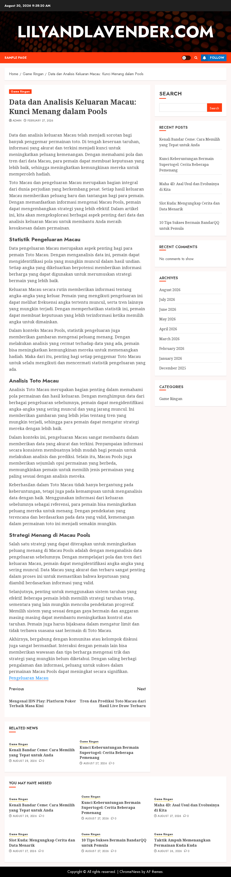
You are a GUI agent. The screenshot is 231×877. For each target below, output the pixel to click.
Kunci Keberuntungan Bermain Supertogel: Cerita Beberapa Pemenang (109, 752)
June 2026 (167, 309)
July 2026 (167, 299)
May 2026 (167, 319)
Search (170, 93)
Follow (217, 57)
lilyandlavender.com (115, 31)
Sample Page (16, 57)
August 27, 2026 (95, 763)
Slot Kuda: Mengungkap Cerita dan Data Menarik (42, 843)
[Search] (196, 57)
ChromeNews (130, 871)
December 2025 (172, 368)
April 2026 (168, 328)
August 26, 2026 (170, 851)
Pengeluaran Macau (29, 678)
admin (17, 121)
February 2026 (171, 348)
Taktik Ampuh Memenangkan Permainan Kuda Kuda (182, 843)
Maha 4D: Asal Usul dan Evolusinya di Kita (186, 807)
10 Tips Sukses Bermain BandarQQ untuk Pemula (113, 843)
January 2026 (170, 358)
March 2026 (169, 338)
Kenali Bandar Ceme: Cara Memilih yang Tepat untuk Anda (42, 752)
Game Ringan (20, 92)
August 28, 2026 (25, 761)
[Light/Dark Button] (186, 58)
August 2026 (169, 289)
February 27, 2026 (40, 121)
